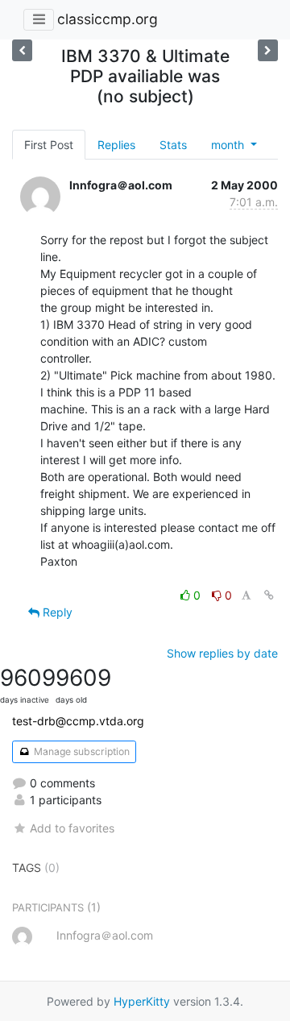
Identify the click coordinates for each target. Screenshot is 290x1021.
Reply (55, 612)
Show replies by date (222, 653)
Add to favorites (72, 828)
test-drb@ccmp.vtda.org (78, 721)
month (229, 144)
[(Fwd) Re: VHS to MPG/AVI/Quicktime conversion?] (22, 50)
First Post (48, 144)
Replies (116, 144)
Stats (173, 144)
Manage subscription (80, 751)
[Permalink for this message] (269, 595)
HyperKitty (142, 1001)
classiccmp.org (107, 18)
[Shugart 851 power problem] (268, 50)
